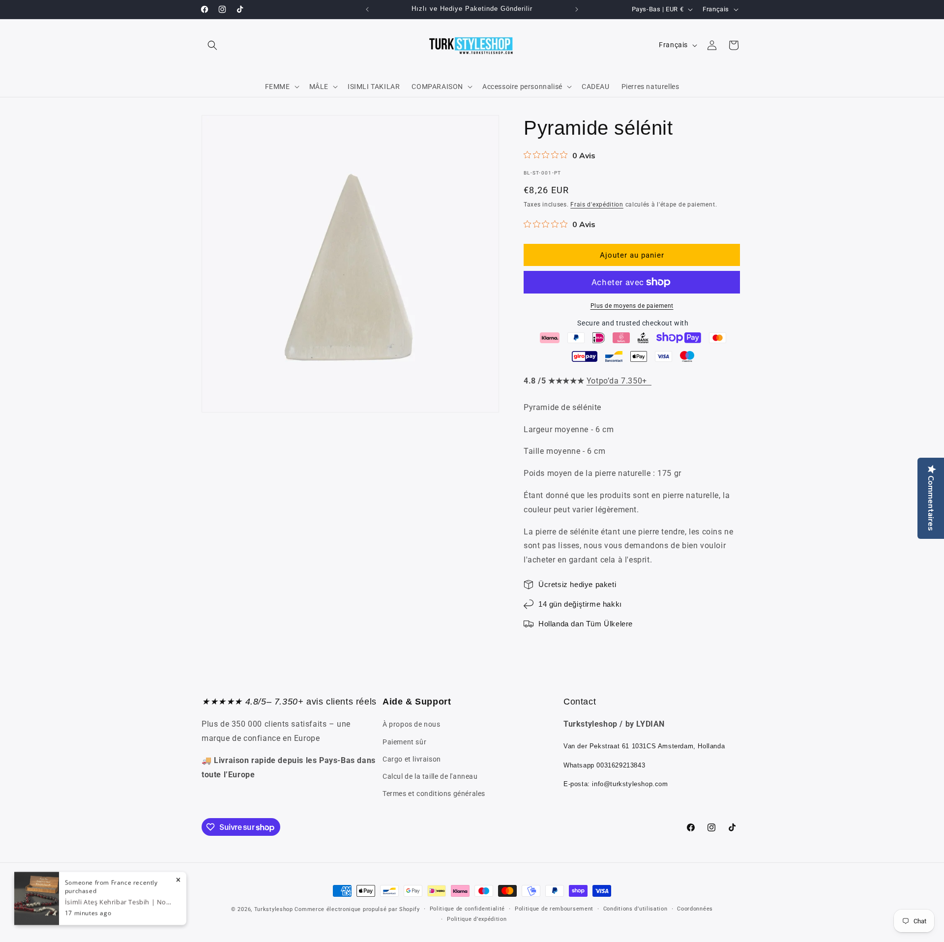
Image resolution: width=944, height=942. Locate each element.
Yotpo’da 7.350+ (619, 380)
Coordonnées (695, 909)
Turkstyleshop (273, 909)
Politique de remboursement (554, 909)
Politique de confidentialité (467, 909)
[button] (212, 45)
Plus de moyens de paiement (632, 305)
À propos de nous (412, 724)
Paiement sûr (404, 742)
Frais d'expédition (596, 204)
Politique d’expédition (476, 919)
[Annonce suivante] (577, 9)
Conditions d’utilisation (635, 909)
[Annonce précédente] (367, 9)
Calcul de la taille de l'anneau (430, 776)
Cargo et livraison (412, 759)
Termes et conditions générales (434, 793)
